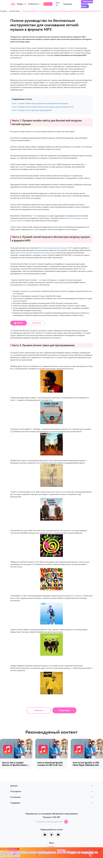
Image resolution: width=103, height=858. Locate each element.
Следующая (64, 710)
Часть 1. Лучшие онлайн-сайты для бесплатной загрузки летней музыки (40, 103)
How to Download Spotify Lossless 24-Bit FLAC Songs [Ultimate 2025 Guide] (51, 763)
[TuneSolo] (18, 4)
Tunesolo (3, 11)
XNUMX (20, 323)
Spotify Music (15, 11)
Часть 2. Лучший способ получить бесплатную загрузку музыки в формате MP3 (43, 107)
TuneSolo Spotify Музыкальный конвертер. (36, 253)
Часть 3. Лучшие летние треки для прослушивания (32, 110)
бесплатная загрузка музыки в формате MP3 (55, 248)
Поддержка (67, 4)
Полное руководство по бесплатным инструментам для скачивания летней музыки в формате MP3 (61, 11)
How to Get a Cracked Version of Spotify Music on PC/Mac (15, 763)
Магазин (49, 4)
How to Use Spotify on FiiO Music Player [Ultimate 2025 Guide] (86, 763)
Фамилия (38, 710)
